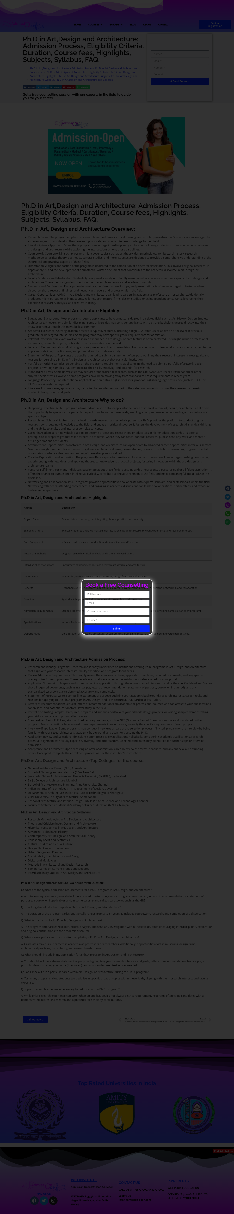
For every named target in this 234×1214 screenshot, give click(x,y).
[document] (117, 607)
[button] (80, 581)
